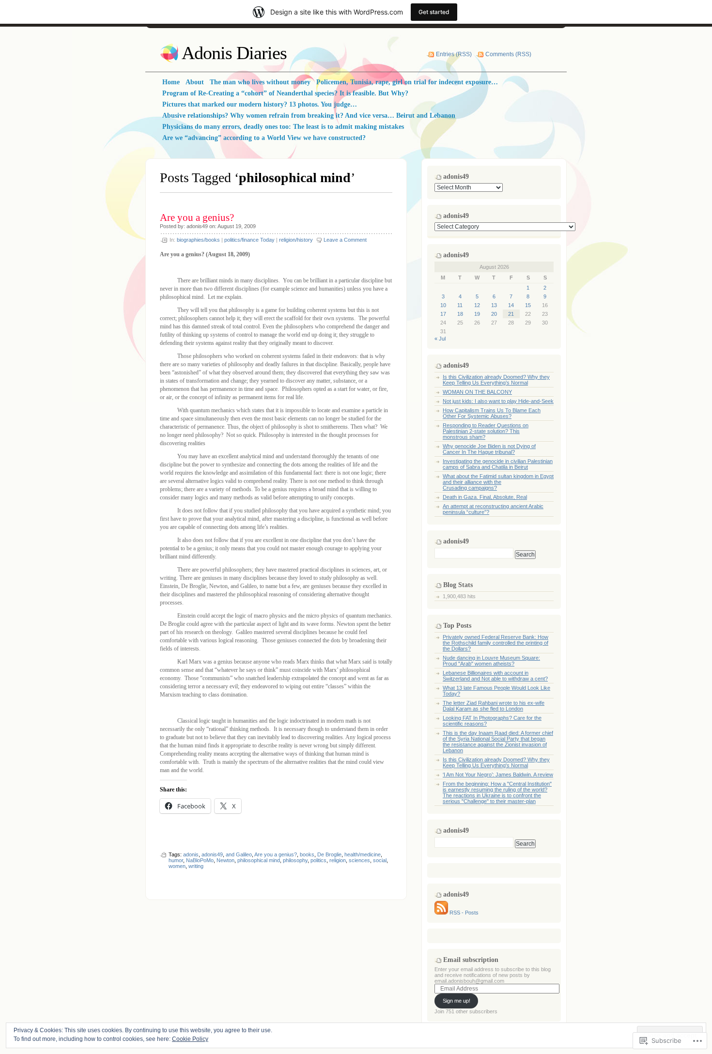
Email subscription (470, 959)
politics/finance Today (249, 240)
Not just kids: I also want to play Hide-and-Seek (498, 401)
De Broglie (329, 854)
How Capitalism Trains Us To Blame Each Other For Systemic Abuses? (492, 413)
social (380, 860)
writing (195, 866)
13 (494, 305)
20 (494, 314)
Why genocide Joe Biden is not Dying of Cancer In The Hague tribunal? (489, 449)
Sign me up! (456, 1001)
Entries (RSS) (454, 54)
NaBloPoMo (200, 860)
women (177, 866)
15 (528, 305)
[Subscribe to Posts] (441, 912)
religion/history (296, 240)
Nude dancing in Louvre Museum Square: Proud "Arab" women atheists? (491, 660)
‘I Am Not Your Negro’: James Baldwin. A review (498, 774)
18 (460, 314)
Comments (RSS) (508, 54)
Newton (225, 860)
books (307, 854)
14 (511, 305)
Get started (433, 12)
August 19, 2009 (236, 226)
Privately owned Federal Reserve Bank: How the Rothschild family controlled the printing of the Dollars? (495, 642)
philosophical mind (258, 860)
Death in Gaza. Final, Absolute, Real (485, 497)
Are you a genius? (197, 217)
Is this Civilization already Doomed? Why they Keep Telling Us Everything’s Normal (496, 380)
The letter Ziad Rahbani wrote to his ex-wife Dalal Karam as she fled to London (493, 706)
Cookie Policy (190, 1039)
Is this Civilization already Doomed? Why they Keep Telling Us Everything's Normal (496, 762)
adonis (191, 854)
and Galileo (239, 854)
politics (318, 860)
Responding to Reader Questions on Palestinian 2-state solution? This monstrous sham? (485, 431)
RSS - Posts (464, 912)
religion (337, 860)
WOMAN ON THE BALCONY (477, 392)
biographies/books (198, 240)
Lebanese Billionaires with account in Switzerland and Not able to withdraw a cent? (495, 676)
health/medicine (362, 854)
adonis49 (197, 226)
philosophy (295, 860)
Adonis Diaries (234, 53)
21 (511, 314)
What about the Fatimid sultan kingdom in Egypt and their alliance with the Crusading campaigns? (498, 482)
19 (477, 314)
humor (176, 860)
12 (477, 305)
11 (460, 305)
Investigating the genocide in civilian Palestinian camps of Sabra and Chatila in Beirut (498, 464)
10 (443, 305)
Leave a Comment (345, 240)
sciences (359, 860)
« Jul (440, 338)
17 (443, 314)
